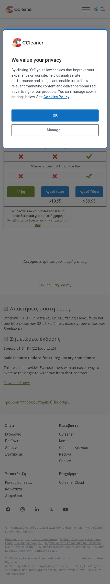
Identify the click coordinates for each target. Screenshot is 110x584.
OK (55, 115)
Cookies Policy (56, 97)
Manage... (55, 130)
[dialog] (55, 89)
